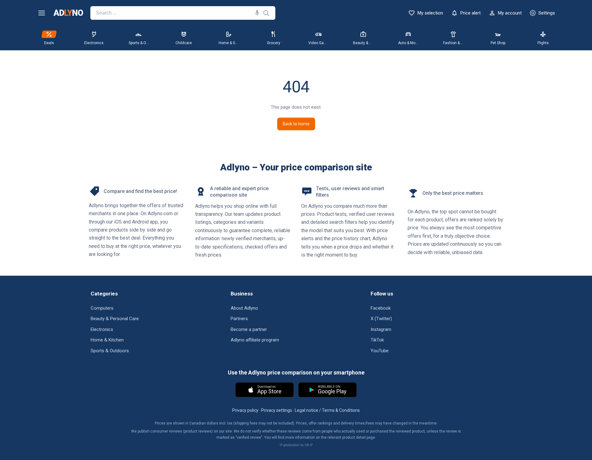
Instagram (381, 329)
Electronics (102, 329)
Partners (239, 318)
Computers (102, 308)
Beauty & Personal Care (115, 318)
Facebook (381, 308)
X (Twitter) (381, 318)
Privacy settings (276, 410)
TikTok (377, 340)
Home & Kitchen (107, 340)
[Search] (256, 13)
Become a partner (249, 329)
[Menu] (41, 13)
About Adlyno (244, 308)
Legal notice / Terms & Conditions (327, 410)
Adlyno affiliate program (255, 340)
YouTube (379, 350)
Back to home (296, 123)
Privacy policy (245, 410)
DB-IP (309, 445)
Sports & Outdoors (110, 350)
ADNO (68, 13)
